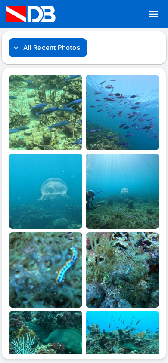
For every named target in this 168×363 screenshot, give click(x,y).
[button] (153, 14)
